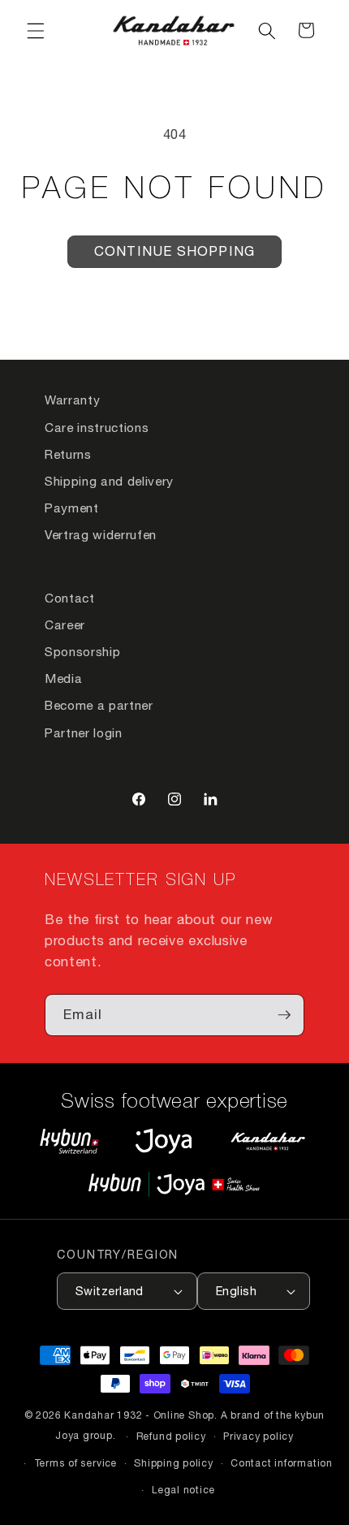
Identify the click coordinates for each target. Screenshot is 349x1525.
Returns (68, 454)
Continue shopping (174, 251)
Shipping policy (173, 1463)
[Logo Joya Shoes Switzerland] (164, 1140)
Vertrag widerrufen (101, 534)
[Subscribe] (284, 1015)
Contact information (282, 1463)
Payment (72, 507)
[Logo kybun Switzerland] (70, 1140)
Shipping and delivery (109, 480)
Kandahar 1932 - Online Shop (139, 1415)
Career (65, 624)
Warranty (72, 399)
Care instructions (97, 427)
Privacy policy (258, 1436)
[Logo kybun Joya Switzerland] (174, 1184)
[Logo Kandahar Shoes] (267, 1140)
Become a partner (99, 705)
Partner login (84, 732)
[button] (35, 30)
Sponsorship (82, 651)
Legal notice (183, 1490)
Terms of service (75, 1463)
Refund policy (171, 1436)
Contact (70, 597)
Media (63, 678)
